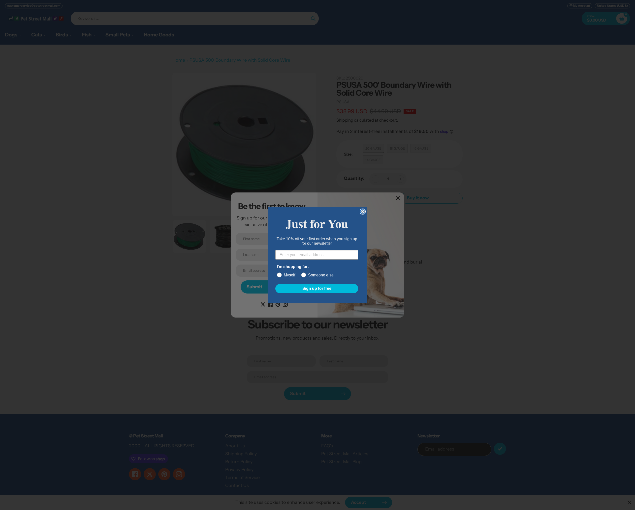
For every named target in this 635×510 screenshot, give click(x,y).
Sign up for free (316, 288)
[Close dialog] (362, 211)
